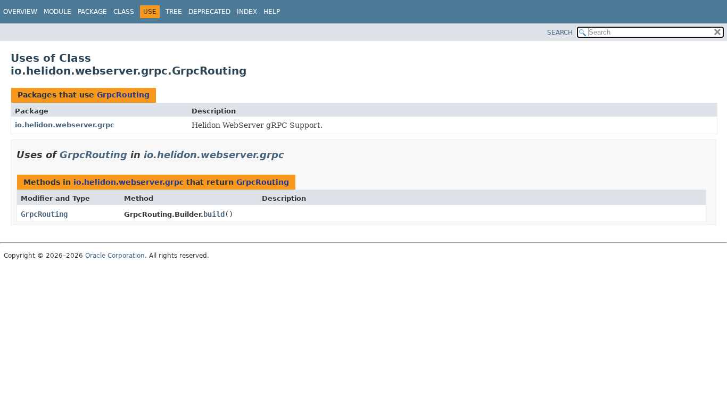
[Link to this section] (291, 154)
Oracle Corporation (115, 255)
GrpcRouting (123, 95)
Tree (174, 11)
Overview (20, 11)
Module (57, 11)
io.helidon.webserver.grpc (64, 125)
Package (92, 11)
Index (247, 11)
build (214, 214)
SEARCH (560, 32)
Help (271, 11)
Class (123, 11)
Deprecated (209, 11)
